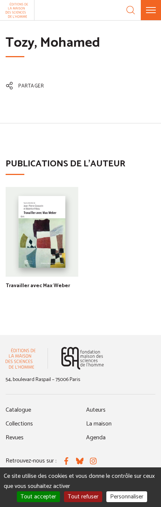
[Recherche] (131, 10)
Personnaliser (126, 497)
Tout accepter (38, 497)
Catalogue (18, 410)
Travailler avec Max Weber (38, 286)
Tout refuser (83, 497)
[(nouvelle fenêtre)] (82, 358)
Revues (15, 438)
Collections (19, 424)
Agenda (96, 438)
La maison (99, 424)
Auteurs (96, 410)
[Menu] (151, 10)
